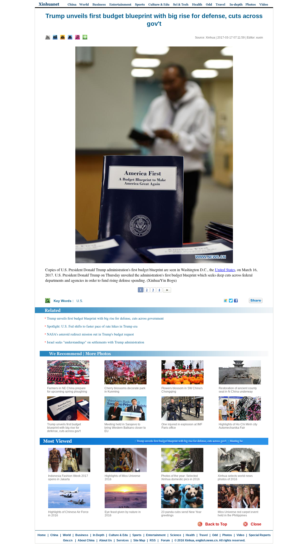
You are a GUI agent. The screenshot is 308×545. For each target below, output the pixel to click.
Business (81, 535)
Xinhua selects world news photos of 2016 (235, 477)
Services (122, 540)
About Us (105, 540)
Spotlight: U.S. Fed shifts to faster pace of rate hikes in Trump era (92, 326)
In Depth (98, 535)
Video (240, 535)
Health (190, 535)
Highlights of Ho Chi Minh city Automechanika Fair (238, 426)
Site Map (139, 540)
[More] (85, 37)
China (54, 535)
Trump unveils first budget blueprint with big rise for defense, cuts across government (105, 318)
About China (86, 540)
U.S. (80, 301)
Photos (227, 535)
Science (175, 535)
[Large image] (77, 37)
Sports (136, 535)
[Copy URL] (70, 37)
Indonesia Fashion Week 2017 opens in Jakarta (68, 477)
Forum (165, 540)
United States (225, 269)
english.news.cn (207, 540)
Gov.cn (67, 540)
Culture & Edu (118, 535)
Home (42, 535)
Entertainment (156, 535)
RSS (153, 540)
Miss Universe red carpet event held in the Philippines (238, 513)
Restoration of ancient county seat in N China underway (238, 390)
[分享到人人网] (245, 300)
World (67, 535)
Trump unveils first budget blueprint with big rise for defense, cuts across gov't (64, 428)
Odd (215, 535)
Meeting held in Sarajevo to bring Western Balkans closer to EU (125, 428)
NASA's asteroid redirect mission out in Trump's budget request (90, 334)
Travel (203, 535)
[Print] (62, 37)
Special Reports (260, 535)
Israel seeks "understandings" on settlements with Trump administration (95, 342)
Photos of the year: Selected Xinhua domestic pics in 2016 (180, 477)
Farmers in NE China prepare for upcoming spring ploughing (67, 390)
